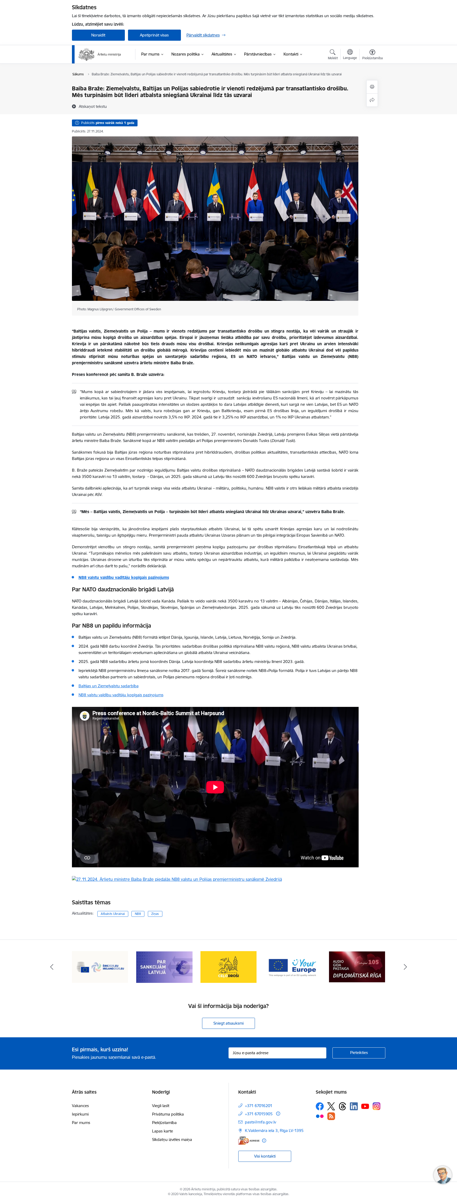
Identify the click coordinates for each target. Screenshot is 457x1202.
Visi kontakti (265, 1156)
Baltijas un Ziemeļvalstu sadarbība (109, 685)
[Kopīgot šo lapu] (372, 100)
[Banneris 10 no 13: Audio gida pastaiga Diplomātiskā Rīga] (293, 966)
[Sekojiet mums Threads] (342, 1106)
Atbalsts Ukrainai (113, 914)
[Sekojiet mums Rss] (331, 1116)
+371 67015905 (259, 1113)
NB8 (138, 914)
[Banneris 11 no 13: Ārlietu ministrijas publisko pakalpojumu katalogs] (357, 966)
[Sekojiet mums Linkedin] (354, 1106)
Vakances (80, 1105)
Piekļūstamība (164, 1122)
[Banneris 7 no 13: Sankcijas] (100, 966)
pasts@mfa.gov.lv (260, 1122)
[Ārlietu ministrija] (100, 54)
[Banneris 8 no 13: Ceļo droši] (164, 966)
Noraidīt (98, 35)
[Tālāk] (405, 967)
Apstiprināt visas (154, 35)
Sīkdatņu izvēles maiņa (172, 1139)
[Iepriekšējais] (52, 967)
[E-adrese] (248, 1140)
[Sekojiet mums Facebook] (320, 1106)
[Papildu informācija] (278, 1114)
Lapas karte (162, 1131)
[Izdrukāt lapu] (372, 86)
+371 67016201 (258, 1105)
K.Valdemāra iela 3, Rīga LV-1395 (274, 1130)
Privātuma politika (168, 1114)
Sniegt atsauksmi (228, 1023)
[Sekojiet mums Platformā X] (331, 1106)
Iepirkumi (80, 1114)
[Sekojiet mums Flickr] (320, 1116)
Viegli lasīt (160, 1105)
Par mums (81, 1122)
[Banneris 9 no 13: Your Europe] (228, 966)
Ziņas (155, 914)
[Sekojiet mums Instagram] (377, 1106)
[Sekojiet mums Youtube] (365, 1106)
